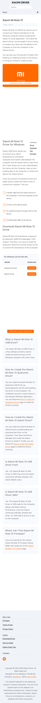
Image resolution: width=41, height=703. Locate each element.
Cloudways (17, 677)
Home (5, 25)
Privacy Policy (8, 629)
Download (33, 148)
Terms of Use (8, 625)
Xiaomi (10, 25)
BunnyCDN (32, 677)
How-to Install (8, 643)
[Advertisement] (20, 115)
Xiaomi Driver (20, 3)
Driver (32, 145)
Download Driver (9, 639)
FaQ (31, 151)
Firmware (33, 154)
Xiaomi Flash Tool (9, 647)
